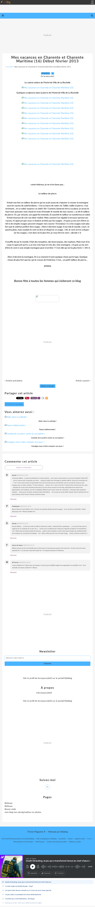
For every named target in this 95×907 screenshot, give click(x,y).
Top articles (62, 838)
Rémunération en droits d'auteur (23, 841)
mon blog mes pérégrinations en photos (23, 812)
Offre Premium (39, 841)
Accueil (10, 67)
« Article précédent (13, 381)
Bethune (9, 803)
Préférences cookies (75, 841)
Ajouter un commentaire (23, 467)
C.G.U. (89, 838)
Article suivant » (83, 381)
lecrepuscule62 (45, 678)
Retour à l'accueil (47, 386)
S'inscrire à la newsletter (14, 404)
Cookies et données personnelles (57, 841)
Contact (70, 838)
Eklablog (64, 832)
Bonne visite (10, 809)
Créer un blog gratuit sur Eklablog (46, 838)
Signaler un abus (80, 838)
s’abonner (33, 873)
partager (47, 873)
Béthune (9, 806)
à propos (60, 873)
